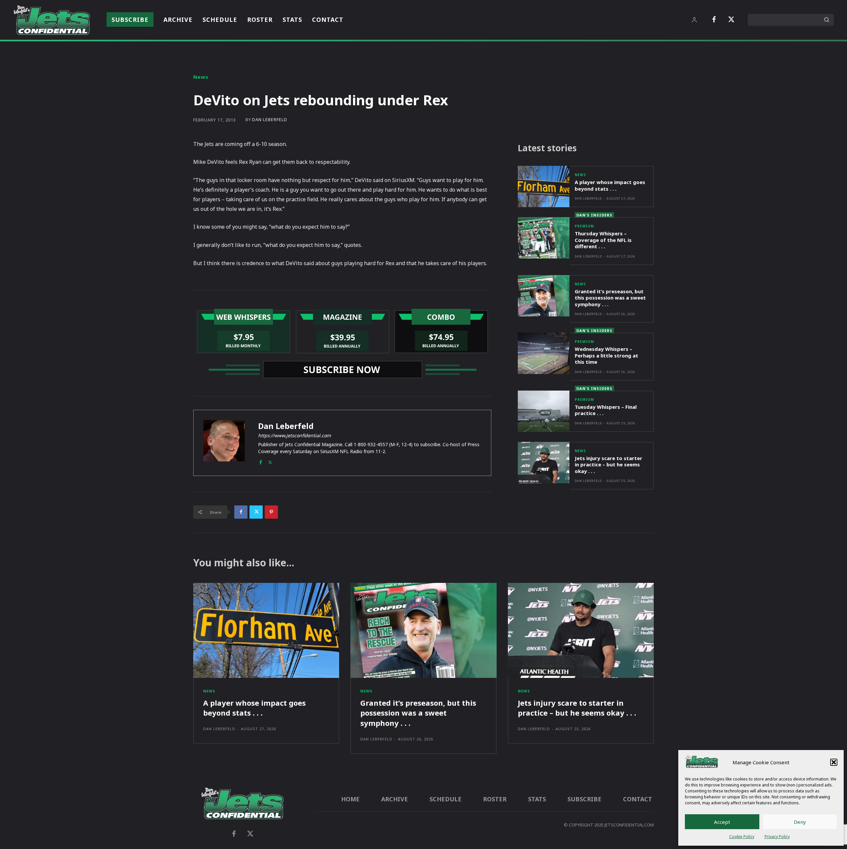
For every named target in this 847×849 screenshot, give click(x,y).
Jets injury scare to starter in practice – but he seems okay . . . (608, 464)
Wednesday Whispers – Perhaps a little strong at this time (606, 355)
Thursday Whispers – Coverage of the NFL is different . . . (603, 240)
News (200, 76)
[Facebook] (714, 19)
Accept (722, 822)
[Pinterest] (271, 512)
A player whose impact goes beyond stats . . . (610, 185)
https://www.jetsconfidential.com (294, 435)
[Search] (826, 20)
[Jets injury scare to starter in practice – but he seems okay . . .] (543, 462)
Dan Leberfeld (269, 120)
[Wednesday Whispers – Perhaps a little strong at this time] (543, 353)
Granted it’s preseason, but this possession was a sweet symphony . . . (610, 297)
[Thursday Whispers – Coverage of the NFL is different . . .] (543, 238)
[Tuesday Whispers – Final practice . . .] (543, 411)
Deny (800, 822)
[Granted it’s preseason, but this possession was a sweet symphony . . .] (543, 295)
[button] (833, 762)
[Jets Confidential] (51, 20)
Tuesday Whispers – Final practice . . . (606, 410)
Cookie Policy (741, 836)
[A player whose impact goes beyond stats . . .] (543, 186)
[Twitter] (731, 19)
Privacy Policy (777, 836)
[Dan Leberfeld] (224, 443)
